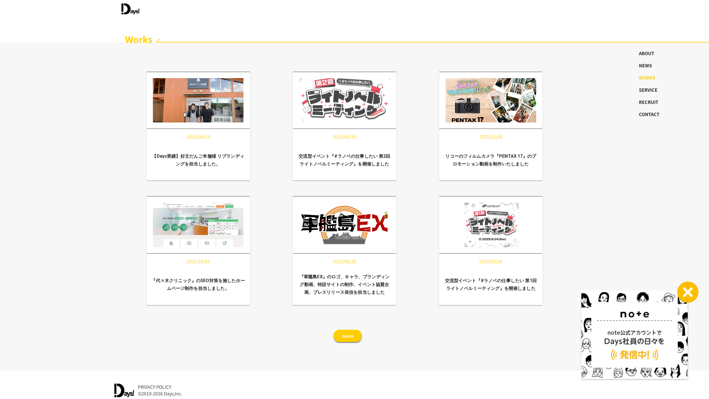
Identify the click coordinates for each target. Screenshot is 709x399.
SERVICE (648, 89)
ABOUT (646, 53)
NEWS (645, 65)
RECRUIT (648, 102)
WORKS (647, 77)
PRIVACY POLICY (154, 386)
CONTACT (649, 114)
